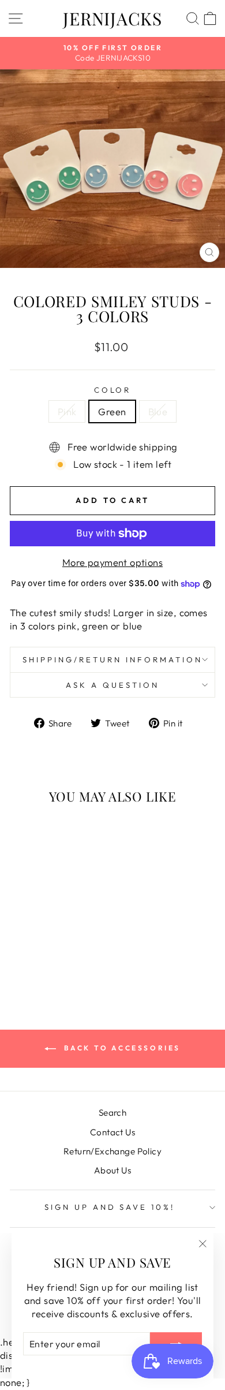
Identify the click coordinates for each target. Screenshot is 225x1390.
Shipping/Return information (112, 659)
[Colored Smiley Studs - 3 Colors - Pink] (35, 961)
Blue (158, 411)
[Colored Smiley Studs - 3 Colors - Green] (48, 961)
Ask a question (112, 685)
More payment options (112, 562)
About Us (112, 1170)
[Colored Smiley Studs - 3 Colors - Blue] (62, 961)
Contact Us (112, 1132)
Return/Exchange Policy (112, 1151)
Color (113, 389)
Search (112, 1112)
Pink (67, 411)
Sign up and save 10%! (109, 1207)
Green (112, 411)
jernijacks (112, 18)
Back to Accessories (121, 1048)
